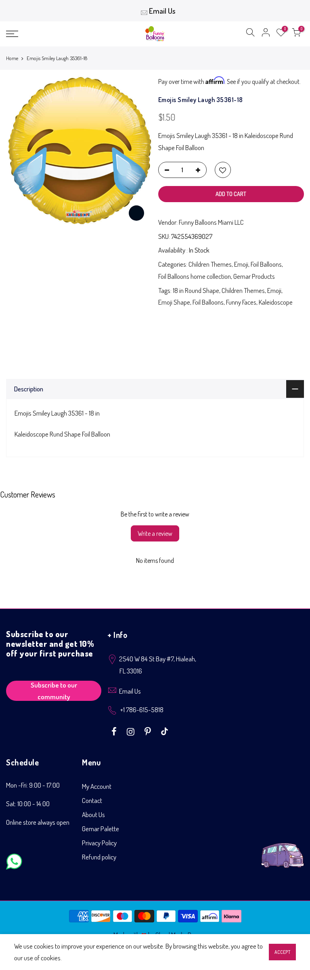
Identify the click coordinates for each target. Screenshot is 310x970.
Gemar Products (254, 276)
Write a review (155, 533)
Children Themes (210, 264)
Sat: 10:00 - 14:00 (28, 803)
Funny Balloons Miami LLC (211, 222)
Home (12, 58)
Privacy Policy (99, 842)
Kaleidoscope (276, 302)
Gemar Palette (100, 828)
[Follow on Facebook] (115, 731)
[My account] (265, 34)
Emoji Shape (174, 302)
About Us (93, 814)
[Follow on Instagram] (131, 731)
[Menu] (53, 34)
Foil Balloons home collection (194, 276)
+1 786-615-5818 (141, 709)
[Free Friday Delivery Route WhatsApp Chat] (282, 849)
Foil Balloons (266, 264)
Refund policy (99, 857)
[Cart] (296, 34)
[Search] (250, 34)
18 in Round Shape (196, 290)
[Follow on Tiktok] (164, 731)
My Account (96, 786)
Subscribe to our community (54, 691)
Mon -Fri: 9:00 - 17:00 (33, 785)
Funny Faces (241, 302)
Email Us (162, 11)
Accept (282, 952)
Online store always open (37, 822)
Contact (92, 800)
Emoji (241, 264)
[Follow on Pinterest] (149, 731)
